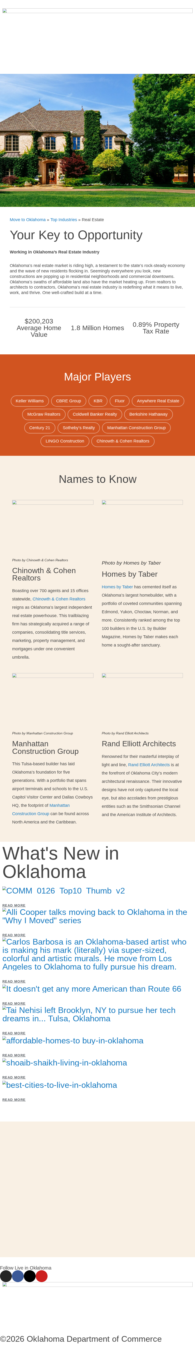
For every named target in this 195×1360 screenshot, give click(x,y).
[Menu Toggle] (97, 63)
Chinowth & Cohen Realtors (59, 599)
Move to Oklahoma (28, 219)
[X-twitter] (30, 1276)
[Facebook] (18, 1276)
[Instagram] (6, 1276)
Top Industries (63, 219)
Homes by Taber (117, 587)
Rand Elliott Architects (149, 764)
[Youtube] (42, 1276)
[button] (97, 1106)
